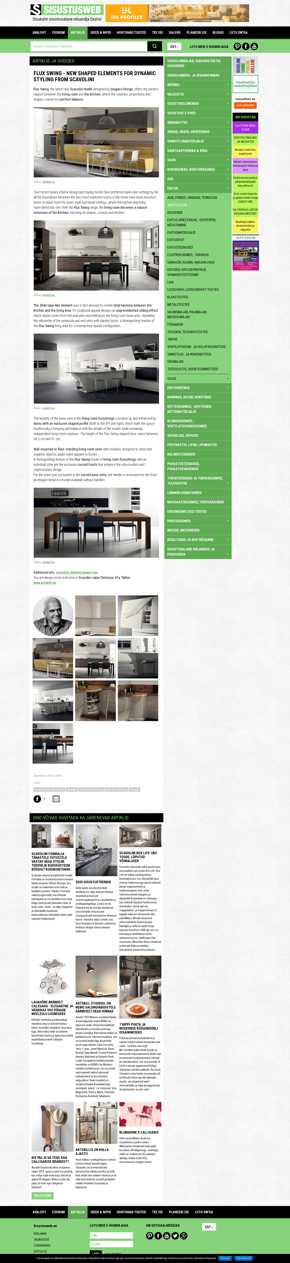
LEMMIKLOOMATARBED (184, 493)
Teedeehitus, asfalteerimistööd (192, 369)
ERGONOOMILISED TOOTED (187, 511)
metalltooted (178, 304)
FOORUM (58, 32)
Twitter (175, 1236)
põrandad (175, 324)
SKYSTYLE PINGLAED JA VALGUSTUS (245, 139)
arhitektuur (177, 205)
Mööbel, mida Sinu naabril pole (245, 151)
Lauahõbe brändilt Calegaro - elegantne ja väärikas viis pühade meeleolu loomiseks (52, 1008)
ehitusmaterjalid (181, 232)
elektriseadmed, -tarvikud (188, 255)
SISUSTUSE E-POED (181, 113)
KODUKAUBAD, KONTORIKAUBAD (191, 169)
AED (170, 179)
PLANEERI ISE (197, 32)
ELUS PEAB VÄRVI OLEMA (245, 127)
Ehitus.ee (40, 1251)
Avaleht (39, 32)
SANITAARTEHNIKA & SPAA (187, 151)
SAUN (171, 160)
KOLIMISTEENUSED (181, 454)
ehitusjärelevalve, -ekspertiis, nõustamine (191, 222)
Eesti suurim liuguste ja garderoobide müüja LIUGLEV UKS (245, 197)
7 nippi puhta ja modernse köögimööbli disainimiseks (138, 1028)
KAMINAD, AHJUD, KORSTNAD (189, 397)
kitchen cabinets (116, 789)
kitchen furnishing (91, 789)
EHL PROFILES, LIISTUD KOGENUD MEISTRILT (245, 211)
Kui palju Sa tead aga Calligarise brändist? (50, 1159)
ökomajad (175, 361)
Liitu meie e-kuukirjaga (209, 47)
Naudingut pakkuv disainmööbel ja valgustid (245, 225)
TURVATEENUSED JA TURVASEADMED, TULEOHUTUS (195, 480)
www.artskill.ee (45, 583)
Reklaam (40, 1234)
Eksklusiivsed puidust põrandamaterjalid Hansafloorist (245, 181)
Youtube (254, 46)
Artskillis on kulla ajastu (92, 1152)
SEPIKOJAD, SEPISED (182, 435)
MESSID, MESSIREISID (183, 530)
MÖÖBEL (173, 85)
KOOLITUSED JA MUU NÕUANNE (190, 540)
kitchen (71, 789)
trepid (172, 339)
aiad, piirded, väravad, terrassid (192, 198)
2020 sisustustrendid (93, 882)
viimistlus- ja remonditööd (189, 354)
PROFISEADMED (179, 521)
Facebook (246, 46)
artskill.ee (48, 181)
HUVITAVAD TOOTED (131, 32)
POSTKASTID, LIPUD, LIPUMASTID (192, 445)
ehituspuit (175, 240)
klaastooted (177, 297)
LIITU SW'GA (238, 32)
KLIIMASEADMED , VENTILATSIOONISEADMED (187, 423)
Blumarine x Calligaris (139, 1132)
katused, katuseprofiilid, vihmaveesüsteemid (186, 272)
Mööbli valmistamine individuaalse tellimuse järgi (245, 165)
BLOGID (218, 32)
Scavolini (40, 789)
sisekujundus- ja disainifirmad (193, 75)
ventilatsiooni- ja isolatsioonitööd (196, 347)
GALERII (175, 32)
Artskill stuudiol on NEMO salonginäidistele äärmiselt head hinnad (96, 1007)
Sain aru (225, 1258)
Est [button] (173, 47)
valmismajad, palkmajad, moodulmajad (187, 314)
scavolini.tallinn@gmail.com (77, 572)
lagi (170, 282)
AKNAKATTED (177, 122)
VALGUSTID (175, 94)
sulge (171, 378)
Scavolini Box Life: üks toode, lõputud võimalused (138, 857)
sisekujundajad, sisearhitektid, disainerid (194, 63)
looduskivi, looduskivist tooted (193, 289)
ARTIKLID (78, 32)
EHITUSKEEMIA (178, 388)
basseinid (175, 212)
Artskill (134, 789)
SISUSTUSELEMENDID (183, 103)
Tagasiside (41, 1239)
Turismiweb (42, 1245)
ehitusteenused (180, 247)
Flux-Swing (57, 789)
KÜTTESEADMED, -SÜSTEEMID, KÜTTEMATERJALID (189, 409)
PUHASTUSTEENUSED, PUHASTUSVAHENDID (183, 466)
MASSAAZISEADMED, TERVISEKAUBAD (195, 502)
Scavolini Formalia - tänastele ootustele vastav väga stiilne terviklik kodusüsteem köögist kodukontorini (51, 861)
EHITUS (172, 188)
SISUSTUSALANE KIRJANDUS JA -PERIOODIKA (192, 551)
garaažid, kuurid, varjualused (191, 262)
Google (183, 1236)
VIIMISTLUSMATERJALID (185, 141)
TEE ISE (157, 32)
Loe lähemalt (244, 1258)
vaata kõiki (42, 1196)
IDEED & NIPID (101, 32)
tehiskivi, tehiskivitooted (187, 332)
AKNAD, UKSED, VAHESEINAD (188, 132)
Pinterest (237, 46)
